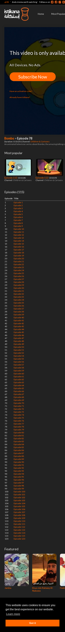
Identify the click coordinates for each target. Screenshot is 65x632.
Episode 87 (19, 453)
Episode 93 (19, 471)
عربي (6, 1)
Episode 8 (18, 223)
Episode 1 (18, 202)
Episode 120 (19, 538)
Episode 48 (19, 341)
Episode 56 (19, 361)
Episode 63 (19, 382)
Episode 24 (19, 270)
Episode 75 (19, 417)
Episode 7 (18, 220)
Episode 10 (19, 229)
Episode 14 (19, 240)
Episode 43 (19, 326)
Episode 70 (19, 403)
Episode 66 (19, 391)
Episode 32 (19, 294)
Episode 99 (19, 488)
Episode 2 (18, 205)
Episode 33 (19, 297)
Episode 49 (19, 344)
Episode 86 (19, 450)
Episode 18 (19, 252)
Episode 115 (19, 535)
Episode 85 (19, 447)
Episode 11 (19, 232)
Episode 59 (19, 370)
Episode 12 (19, 235)
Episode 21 (19, 261)
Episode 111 (19, 524)
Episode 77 (19, 423)
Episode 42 (19, 323)
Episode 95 (19, 476)
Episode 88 (19, 456)
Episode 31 (19, 291)
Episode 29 (19, 285)
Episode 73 (19, 412)
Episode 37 (19, 308)
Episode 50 (19, 347)
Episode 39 (19, 314)
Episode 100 (19, 491)
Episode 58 (19, 367)
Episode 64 (19, 385)
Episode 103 (19, 500)
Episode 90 (19, 462)
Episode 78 (19, 426)
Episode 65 (19, 388)
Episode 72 (19, 409)
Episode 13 (19, 238)
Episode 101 (19, 494)
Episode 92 (19, 468)
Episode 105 (19, 506)
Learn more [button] (13, 614)
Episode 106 (19, 509)
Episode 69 (19, 400)
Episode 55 (19, 358)
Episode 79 (19, 429)
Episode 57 (19, 364)
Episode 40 (19, 317)
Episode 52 (19, 353)
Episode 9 (18, 226)
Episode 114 (19, 533)
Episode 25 (19, 273)
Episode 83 (19, 441)
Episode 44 (19, 329)
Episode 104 (19, 503)
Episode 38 (19, 311)
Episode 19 (19, 255)
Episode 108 (19, 515)
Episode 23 (19, 267)
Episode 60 (19, 373)
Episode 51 (19, 350)
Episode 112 (19, 527)
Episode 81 (19, 435)
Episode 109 (19, 518)
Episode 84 (19, 444)
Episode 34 (19, 299)
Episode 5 (18, 214)
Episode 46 (19, 335)
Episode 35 (19, 302)
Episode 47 (19, 338)
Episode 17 (19, 249)
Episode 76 (19, 420)
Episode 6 (18, 217)
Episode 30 (19, 288)
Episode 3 (18, 208)
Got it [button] (32, 623)
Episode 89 (19, 459)
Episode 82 (19, 438)
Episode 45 (19, 332)
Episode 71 (19, 406)
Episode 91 (19, 465)
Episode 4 (18, 211)
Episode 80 (19, 432)
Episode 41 (19, 320)
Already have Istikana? (20, 97)
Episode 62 (19, 379)
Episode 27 (19, 279)
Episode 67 (19, 394)
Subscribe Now (32, 76)
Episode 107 (19, 512)
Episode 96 (19, 479)
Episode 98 (19, 485)
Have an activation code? (21, 91)
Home (41, 13)
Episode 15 (19, 243)
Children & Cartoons (40, 141)
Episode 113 (42, 177)
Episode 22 (19, 264)
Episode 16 (19, 246)
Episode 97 (19, 482)
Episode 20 (19, 258)
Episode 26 (19, 276)
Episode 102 (19, 497)
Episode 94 (19, 474)
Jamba (8, 588)
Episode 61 (19, 376)
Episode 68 (19, 397)
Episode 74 (19, 415)
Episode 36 (19, 305)
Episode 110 (11, 177)
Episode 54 (19, 356)
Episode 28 (19, 282)
